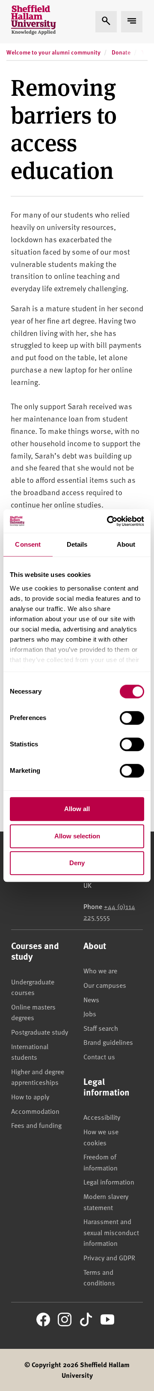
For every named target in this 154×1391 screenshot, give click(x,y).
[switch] (132, 718)
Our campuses (104, 984)
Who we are (100, 970)
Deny (77, 862)
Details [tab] (77, 544)
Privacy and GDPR (109, 1257)
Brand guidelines (108, 1042)
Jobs (89, 1013)
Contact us (99, 1056)
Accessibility (101, 1116)
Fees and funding (36, 1125)
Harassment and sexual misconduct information (111, 1232)
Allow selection (77, 836)
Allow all (77, 808)
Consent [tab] (28, 544)
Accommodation (35, 1111)
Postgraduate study (39, 1031)
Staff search (100, 1027)
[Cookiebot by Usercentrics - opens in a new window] (108, 521)
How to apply (30, 1096)
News (91, 999)
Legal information (108, 1181)
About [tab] (126, 544)
